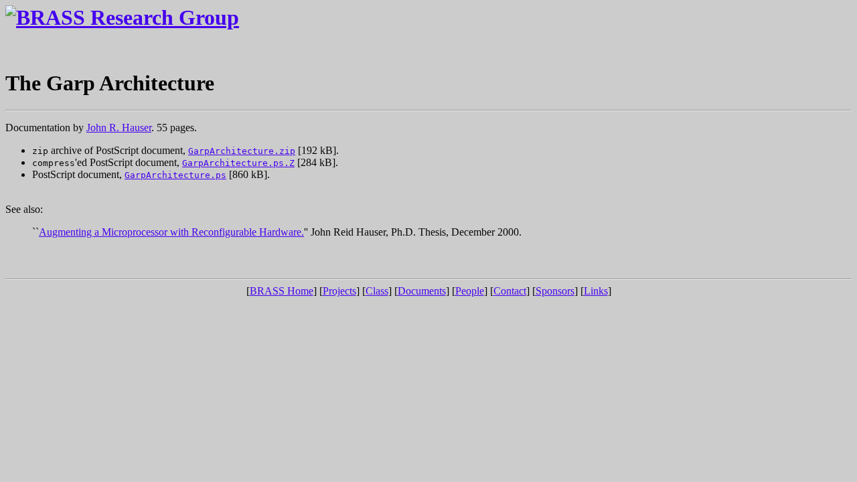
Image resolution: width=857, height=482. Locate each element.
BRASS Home (281, 291)
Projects (339, 291)
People (469, 291)
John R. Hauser (118, 127)
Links (596, 291)
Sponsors (555, 291)
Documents (422, 291)
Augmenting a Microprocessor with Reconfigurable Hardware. (171, 232)
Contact (509, 291)
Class (377, 291)
